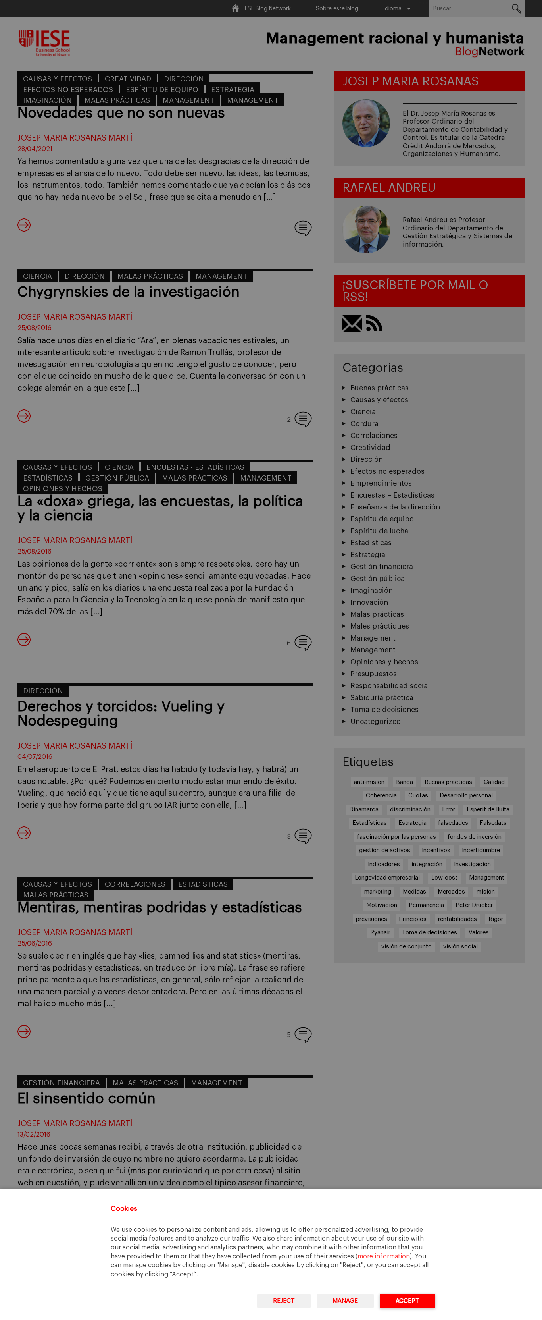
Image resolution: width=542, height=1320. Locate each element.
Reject (284, 1301)
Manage (345, 1301)
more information (383, 1256)
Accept (407, 1301)
